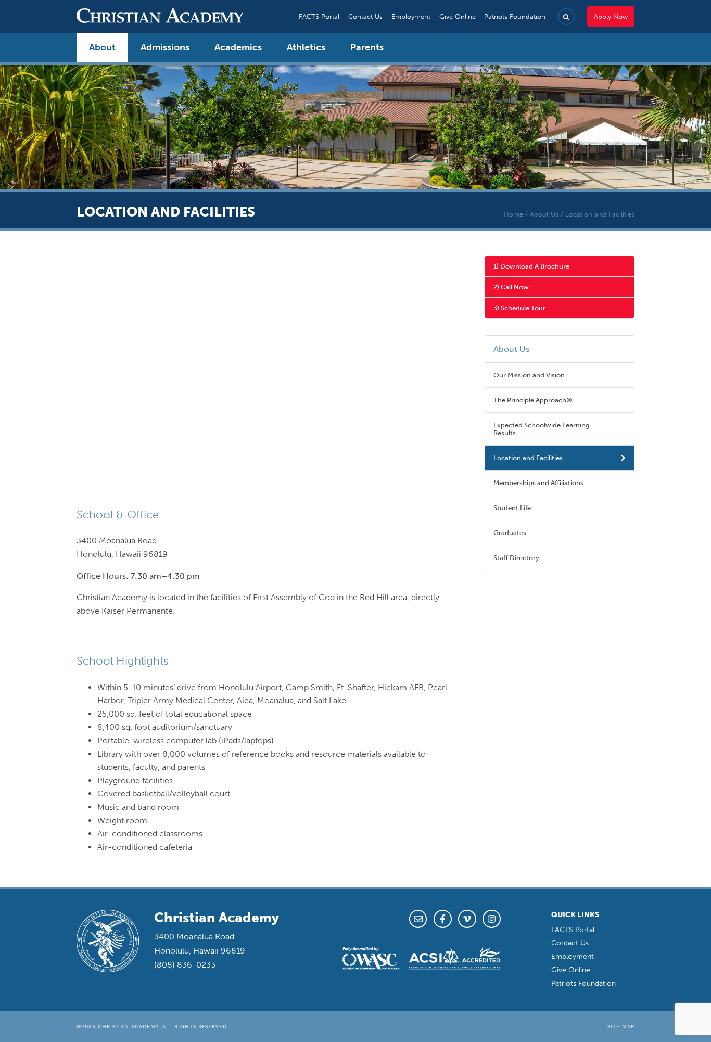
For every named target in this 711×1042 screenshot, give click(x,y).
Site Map (620, 1027)
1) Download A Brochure (531, 266)
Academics (238, 47)
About (102, 47)
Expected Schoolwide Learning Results (541, 429)
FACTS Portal (319, 16)
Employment (410, 16)
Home (513, 214)
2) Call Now (511, 287)
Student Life (512, 508)
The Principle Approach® (532, 400)
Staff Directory (516, 558)
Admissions (165, 47)
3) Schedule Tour (519, 308)
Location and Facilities (528, 458)
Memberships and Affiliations (538, 483)
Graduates (509, 533)
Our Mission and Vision (529, 375)
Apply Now (611, 16)
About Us (544, 214)
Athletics (306, 47)
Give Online (457, 16)
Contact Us (365, 16)
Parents (367, 47)
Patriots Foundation (514, 16)
